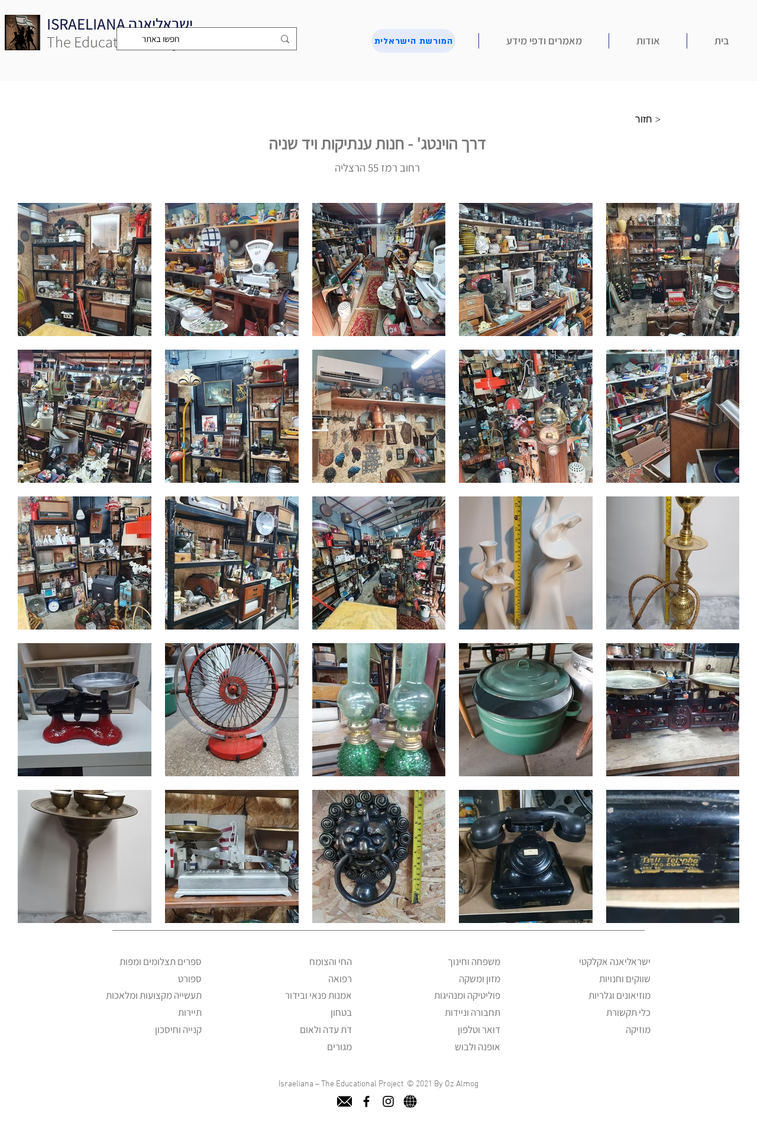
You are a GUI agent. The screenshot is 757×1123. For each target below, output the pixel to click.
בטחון (341, 1012)
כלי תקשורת (628, 1012)
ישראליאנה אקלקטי (615, 961)
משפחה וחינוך (474, 961)
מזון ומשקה (479, 978)
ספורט (190, 978)
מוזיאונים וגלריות (619, 995)
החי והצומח (330, 961)
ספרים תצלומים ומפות (160, 961)
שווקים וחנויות (625, 978)
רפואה (340, 978)
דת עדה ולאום (326, 1029)
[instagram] (388, 1101)
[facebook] (366, 1101)
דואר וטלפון (479, 1029)
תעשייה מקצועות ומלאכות (154, 995)
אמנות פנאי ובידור (318, 995)
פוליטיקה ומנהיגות (467, 995)
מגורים (339, 1046)
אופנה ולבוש (477, 1046)
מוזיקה (638, 1029)
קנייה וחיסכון (178, 1029)
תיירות (190, 1012)
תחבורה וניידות (472, 1012)
